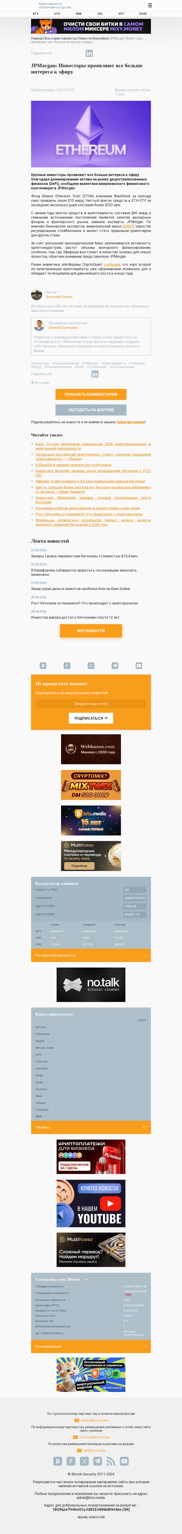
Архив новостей (91, 1517)
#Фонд (36, 367)
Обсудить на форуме (91, 410)
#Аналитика (40, 363)
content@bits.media (94, 1437)
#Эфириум (137, 363)
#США (79, 367)
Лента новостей (50, 541)
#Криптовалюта (113, 363)
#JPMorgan (90, 363)
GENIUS (128, 226)
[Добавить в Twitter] (68, 53)
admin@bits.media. (91, 1498)
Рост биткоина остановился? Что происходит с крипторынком (89, 514)
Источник (42, 382)
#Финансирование (58, 367)
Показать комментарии (91, 394)
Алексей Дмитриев (63, 327)
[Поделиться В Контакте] (99, 53)
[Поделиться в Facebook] (58, 53)
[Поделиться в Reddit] (109, 53)
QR (126, 1509)
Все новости (91, 630)
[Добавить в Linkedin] (89, 53)
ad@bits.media (94, 1450)
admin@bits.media (94, 1420)
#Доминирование (65, 363)
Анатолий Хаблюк (59, 297)
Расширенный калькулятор (56, 955)
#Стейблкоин (97, 367)
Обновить (43, 1127)
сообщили (112, 264)
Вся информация (48, 1346)
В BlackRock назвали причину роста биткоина (73, 465)
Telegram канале (130, 422)
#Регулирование (121, 367)
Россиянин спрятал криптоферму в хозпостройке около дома (88, 508)
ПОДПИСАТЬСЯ (89, 718)
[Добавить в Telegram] (79, 53)
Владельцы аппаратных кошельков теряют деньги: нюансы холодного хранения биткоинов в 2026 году (93, 522)
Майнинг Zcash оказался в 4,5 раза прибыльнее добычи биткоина (90, 481)
